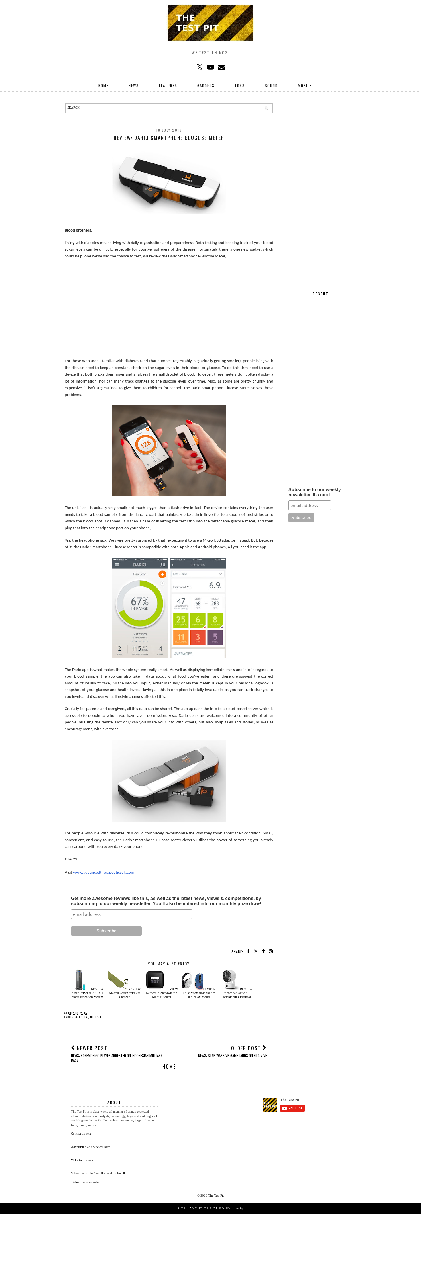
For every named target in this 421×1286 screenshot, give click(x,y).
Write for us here (82, 1160)
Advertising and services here (90, 1146)
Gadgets (206, 85)
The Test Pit (216, 1195)
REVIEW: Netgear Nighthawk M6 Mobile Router (162, 992)
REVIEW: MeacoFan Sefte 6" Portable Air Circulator (237, 992)
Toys (240, 85)
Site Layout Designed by (210, 1208)
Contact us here (81, 1133)
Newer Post (117, 1053)
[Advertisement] (169, 306)
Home (103, 85)
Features (168, 85)
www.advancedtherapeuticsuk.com (103, 873)
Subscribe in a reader (86, 1182)
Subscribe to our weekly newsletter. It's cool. (314, 492)
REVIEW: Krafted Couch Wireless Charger (125, 992)
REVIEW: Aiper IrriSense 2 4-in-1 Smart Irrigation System (87, 992)
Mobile (305, 85)
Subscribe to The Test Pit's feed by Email (98, 1173)
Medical (95, 1017)
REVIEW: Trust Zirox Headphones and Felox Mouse (199, 992)
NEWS (134, 85)
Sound (271, 85)
